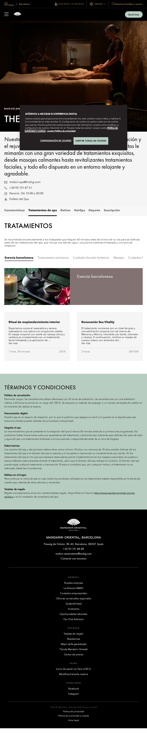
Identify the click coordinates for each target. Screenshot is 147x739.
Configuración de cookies (56, 140)
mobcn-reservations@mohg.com (74, 554)
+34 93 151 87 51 (20, 188)
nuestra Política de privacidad (61, 131)
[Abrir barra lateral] (6, 14)
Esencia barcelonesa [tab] (19, 257)
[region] (73, 127)
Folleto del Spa (19, 199)
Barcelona (24, 4)
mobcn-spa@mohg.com (25, 182)
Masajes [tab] (118, 257)
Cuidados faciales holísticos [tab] (91, 257)
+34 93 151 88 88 (73, 549)
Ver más (13, 343)
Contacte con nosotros (73, 558)
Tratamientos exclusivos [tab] (53, 257)
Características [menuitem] (14, 210)
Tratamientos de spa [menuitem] (42, 210)
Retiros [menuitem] (65, 210)
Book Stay (134, 14)
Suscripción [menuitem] (112, 210)
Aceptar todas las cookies (90, 141)
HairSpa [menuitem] (79, 210)
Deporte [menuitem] (94, 210)
